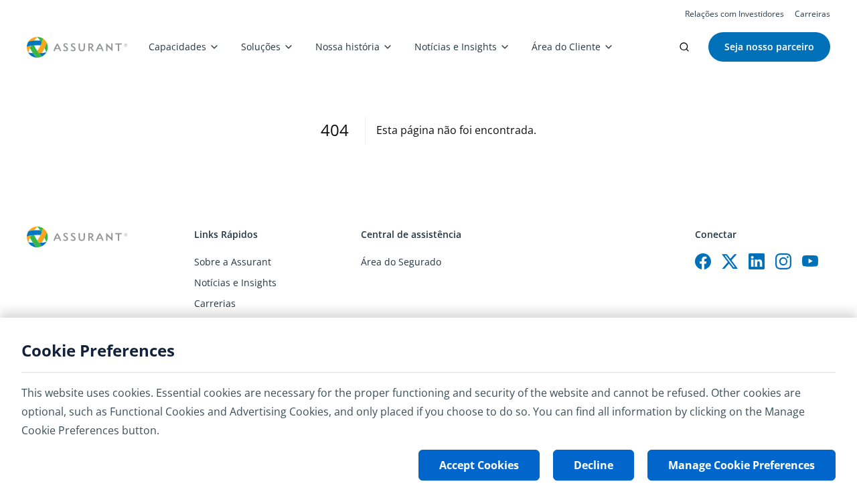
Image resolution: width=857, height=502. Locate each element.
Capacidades (177, 46)
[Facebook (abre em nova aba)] (703, 261)
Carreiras (812, 14)
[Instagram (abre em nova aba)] (783, 261)
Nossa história (347, 46)
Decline (593, 465)
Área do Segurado (401, 261)
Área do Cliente (566, 46)
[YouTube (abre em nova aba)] (810, 261)
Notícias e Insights (455, 46)
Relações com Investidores (734, 14)
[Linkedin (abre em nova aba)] (757, 261)
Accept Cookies (479, 465)
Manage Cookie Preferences (741, 465)
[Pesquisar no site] (684, 47)
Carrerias (215, 303)
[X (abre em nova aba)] (730, 261)
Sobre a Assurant (232, 261)
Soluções (261, 46)
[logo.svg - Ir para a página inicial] (77, 47)
